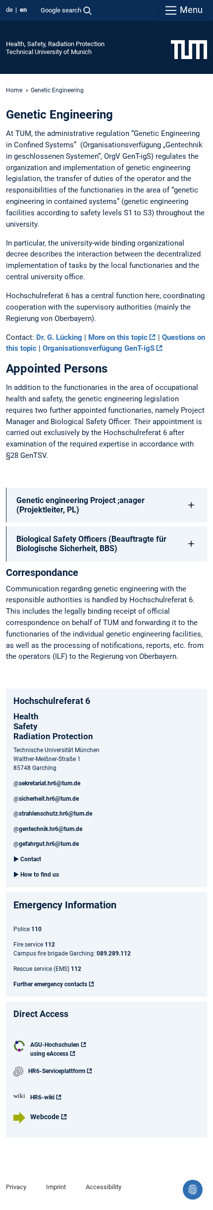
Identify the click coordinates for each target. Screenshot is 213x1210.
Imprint (56, 1187)
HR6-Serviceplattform (56, 1071)
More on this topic (118, 337)
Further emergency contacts (50, 984)
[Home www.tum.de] (189, 49)
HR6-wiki (42, 1097)
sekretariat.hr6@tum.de (49, 783)
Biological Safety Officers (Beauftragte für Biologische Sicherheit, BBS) (91, 543)
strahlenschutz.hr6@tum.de (55, 813)
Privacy (16, 1187)
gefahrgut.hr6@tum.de (49, 843)
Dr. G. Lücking (59, 337)
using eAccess (49, 1053)
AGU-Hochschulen (54, 1044)
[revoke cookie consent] (193, 1190)
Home (14, 90)
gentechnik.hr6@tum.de (50, 829)
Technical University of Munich (49, 52)
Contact (30, 859)
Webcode (44, 1117)
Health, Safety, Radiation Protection (55, 44)
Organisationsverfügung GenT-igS (99, 348)
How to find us (39, 874)
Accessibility (103, 1187)
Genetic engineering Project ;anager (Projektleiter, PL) (80, 505)
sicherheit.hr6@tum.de (49, 798)
